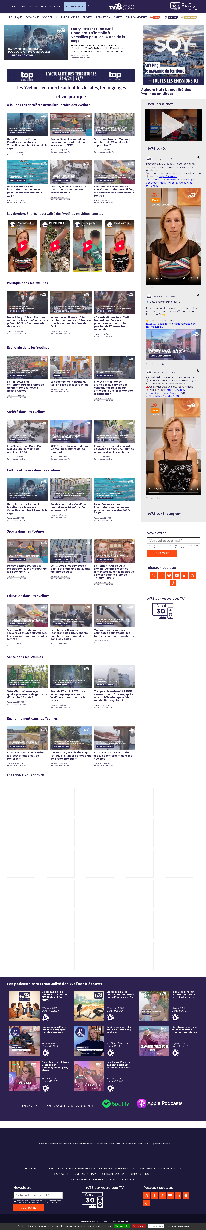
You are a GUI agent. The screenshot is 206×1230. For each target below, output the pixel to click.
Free (184, 9)
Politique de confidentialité (101, 1179)
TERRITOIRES (38, 6)
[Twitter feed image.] (173, 344)
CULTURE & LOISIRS (67, 17)
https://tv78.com (168, 176)
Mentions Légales (79, 1179)
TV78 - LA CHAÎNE (103, 1174)
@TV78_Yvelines (160, 159)
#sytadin (167, 396)
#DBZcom (152, 186)
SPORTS (87, 17)
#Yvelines (174, 179)
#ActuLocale (161, 179)
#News (150, 179)
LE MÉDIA (55, 6)
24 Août (174, 296)
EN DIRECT (31, 1168)
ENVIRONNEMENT (136, 17)
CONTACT (145, 1174)
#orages (189, 179)
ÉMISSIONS (61, 1174)
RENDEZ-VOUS (16, 6)
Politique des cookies (125, 1179)
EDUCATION (103, 17)
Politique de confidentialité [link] (177, 1226)
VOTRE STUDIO (75, 6)
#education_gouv (156, 182)
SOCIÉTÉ (47, 17)
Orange (191, 6)
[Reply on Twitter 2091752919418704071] (147, 498)
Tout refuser (139, 1226)
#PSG (175, 396)
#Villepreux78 (175, 182)
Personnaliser (156, 1226)
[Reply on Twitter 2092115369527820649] (147, 287)
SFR (184, 6)
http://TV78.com (175, 390)
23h (172, 159)
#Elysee (187, 182)
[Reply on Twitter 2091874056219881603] (147, 363)
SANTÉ (118, 17)
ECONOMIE (32, 17)
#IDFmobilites (154, 396)
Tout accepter (122, 1226)
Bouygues (193, 9)
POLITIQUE (15, 17)
